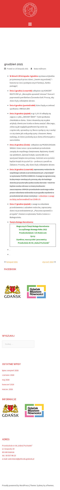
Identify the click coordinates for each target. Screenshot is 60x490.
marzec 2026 (7, 389)
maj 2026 (5, 379)
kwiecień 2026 (8, 384)
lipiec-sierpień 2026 (10, 370)
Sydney (40, 485)
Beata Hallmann (40, 69)
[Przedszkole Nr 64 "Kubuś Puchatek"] (30, 10)
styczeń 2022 (47, 262)
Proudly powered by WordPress (15, 485)
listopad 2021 (12, 262)
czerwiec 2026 (8, 375)
